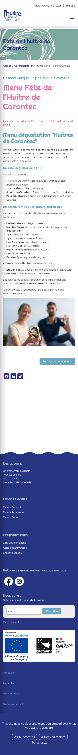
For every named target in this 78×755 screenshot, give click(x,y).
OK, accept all (25, 736)
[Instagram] (19, 581)
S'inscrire (52, 611)
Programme (41, 6)
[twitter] (20, 376)
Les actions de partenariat (17, 482)
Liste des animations (14, 542)
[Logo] (12, 15)
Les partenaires (11, 478)
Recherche (8, 683)
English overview (12, 552)
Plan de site (9, 673)
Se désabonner (11, 622)
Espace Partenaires (13, 512)
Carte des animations (15, 547)
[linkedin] (13, 376)
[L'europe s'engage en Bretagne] (39, 646)
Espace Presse (11, 517)
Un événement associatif (16, 470)
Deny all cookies (54, 736)
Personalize (39, 742)
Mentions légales (11, 693)
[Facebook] (6, 376)
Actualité (57, 6)
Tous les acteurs (12, 474)
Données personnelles (14, 704)
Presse (70, 6)
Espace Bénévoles (13, 507)
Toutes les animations (57, 361)
